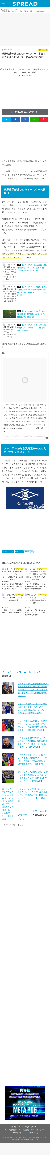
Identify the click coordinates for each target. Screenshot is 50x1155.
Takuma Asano (22, 436)
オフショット (8, 552)
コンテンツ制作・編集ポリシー (29, 1127)
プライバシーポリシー (38, 1130)
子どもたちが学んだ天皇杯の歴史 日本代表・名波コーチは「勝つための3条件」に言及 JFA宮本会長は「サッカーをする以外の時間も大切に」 (33, 690)
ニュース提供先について (12, 1130)
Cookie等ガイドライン (19, 1133)
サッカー (20, 552)
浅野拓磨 (30, 552)
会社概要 (14, 1127)
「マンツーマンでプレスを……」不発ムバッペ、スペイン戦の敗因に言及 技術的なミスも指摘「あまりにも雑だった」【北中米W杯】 (32, 795)
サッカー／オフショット (17, 672)
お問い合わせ (33, 1133)
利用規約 (26, 1130)
